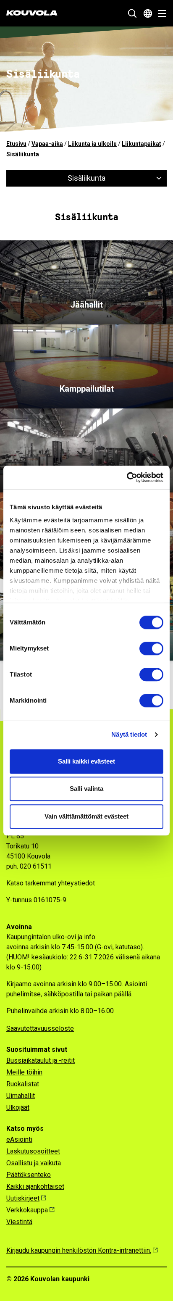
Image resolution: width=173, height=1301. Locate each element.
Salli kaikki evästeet (86, 761)
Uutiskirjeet (22, 1198)
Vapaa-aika (47, 143)
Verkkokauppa (27, 1210)
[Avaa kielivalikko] (148, 13)
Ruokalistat (22, 1084)
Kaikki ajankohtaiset (35, 1186)
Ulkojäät (17, 1107)
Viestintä (19, 1222)
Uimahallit (20, 1096)
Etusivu (16, 143)
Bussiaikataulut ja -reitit (40, 1060)
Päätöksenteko (28, 1175)
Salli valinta (86, 788)
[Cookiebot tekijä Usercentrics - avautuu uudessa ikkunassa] (126, 477)
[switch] (151, 648)
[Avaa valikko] (160, 13)
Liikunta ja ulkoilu (92, 143)
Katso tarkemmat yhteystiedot (50, 883)
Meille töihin (24, 1072)
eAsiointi (19, 1139)
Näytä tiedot (129, 734)
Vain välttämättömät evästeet (86, 816)
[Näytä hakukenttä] (132, 13)
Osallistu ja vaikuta (33, 1163)
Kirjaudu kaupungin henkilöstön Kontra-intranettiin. (78, 1250)
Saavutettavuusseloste (40, 1028)
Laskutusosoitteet (33, 1151)
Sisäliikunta (86, 178)
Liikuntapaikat (141, 143)
